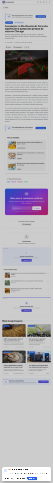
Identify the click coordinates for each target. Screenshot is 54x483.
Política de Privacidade (14, 475)
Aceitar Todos (32, 478)
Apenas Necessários (20, 478)
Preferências (10, 478)
